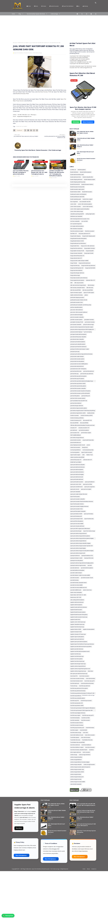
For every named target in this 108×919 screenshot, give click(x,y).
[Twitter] (25, 130)
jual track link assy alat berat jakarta (78, 376)
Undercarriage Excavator (89, 764)
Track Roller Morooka (75, 740)
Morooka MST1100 (87, 420)
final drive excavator (89, 231)
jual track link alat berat (88, 371)
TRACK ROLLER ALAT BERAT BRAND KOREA (86, 139)
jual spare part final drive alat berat (78, 346)
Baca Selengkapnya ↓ (21, 855)
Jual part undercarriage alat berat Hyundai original (81, 327)
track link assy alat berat (84, 686)
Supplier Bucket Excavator (76, 609)
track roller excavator (90, 735)
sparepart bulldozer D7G (87, 555)
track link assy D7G (74, 700)
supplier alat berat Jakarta (76, 604)
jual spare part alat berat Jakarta (77, 341)
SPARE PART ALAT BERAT (23, 42)
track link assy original (75, 715)
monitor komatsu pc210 (75, 420)
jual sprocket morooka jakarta (77, 361)
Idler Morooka (90, 287)
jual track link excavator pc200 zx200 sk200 (80, 393)
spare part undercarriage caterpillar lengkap (80, 543)
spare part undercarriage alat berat (78, 533)
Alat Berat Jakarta (81, 169)
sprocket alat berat (74, 568)
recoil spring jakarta (74, 452)
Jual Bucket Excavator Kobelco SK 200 (78, 300)
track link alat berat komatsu (87, 683)
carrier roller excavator (75, 206)
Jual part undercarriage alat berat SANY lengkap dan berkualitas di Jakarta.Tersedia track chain (82, 329)
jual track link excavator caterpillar (78, 388)
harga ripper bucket (88, 253)
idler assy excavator (78, 282)
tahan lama (90, 671)
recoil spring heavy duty (88, 450)
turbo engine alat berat (75, 752)
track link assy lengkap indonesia (77, 713)
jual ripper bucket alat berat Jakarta (78, 334)
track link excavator (85, 720)
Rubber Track (90, 454)
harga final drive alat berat (76, 248)
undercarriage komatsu (75, 774)
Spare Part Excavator (75, 496)
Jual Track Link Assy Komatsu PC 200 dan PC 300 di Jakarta (86, 824)
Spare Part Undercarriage (89, 531)
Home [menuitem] (13, 14)
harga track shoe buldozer (76, 270)
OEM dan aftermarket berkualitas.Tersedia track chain (82, 425)
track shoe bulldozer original (76, 747)
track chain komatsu (90, 678)
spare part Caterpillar (75, 491)
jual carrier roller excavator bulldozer (78, 312)
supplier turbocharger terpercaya (78, 663)
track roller (85, 732)
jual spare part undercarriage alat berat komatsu (81, 354)
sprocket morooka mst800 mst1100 (78, 587)
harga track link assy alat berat (88, 265)
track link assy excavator (86, 700)
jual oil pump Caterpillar (75, 324)
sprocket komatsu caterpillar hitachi (78, 582)
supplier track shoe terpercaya (77, 661)
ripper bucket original (75, 454)
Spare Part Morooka (88, 518)
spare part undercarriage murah (77, 553)
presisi (88, 445)
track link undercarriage (75, 732)
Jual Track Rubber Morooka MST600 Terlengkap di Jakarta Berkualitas (20, 172)
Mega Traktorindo (27, 869)
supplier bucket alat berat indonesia (78, 607)
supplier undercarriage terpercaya (78, 671)
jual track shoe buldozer (75, 403)
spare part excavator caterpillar (77, 499)
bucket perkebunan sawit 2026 (77, 196)
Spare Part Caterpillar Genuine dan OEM (81, 62)
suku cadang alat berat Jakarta (77, 599)
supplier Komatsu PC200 (75, 631)
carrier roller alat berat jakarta (85, 204)
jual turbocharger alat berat (76, 405)
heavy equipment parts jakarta (77, 280)
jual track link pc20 (86, 395)
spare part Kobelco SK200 (76, 513)
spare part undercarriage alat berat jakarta (80, 536)
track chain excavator (84, 676)
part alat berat (73, 430)
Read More (19, 828)
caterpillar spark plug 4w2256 (77, 214)
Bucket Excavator (55, 6)
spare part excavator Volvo (76, 509)
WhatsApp (76, 122)
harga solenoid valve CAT (76, 258)
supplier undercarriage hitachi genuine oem (80, 668)
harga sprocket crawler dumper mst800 (79, 260)
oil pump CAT (73, 427)
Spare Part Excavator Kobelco (77, 504)
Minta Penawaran (88, 122)
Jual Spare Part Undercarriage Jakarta (80, 56)
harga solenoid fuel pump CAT (77, 255)
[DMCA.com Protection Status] (74, 791)
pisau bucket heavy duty (88, 440)
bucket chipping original (89, 179)
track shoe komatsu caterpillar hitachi (78, 749)
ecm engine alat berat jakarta (76, 226)
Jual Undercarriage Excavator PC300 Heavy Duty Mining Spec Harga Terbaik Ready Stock (82, 411)
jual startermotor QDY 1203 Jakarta (78, 368)
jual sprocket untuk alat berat (76, 366)
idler (71, 282)
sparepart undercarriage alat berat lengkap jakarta (81, 563)
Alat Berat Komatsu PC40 (44, 91)
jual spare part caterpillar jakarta (77, 344)
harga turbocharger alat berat (77, 273)
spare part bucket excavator (76, 481)
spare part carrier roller (75, 484)
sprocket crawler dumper (76, 572)
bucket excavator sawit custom (77, 189)
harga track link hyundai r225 (76, 268)
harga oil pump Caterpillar (76, 253)
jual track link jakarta (75, 395)
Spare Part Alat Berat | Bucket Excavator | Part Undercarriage (41, 150)
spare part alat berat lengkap (77, 474)
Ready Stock (85, 447)
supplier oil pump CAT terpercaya (78, 634)
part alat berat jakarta (84, 430)
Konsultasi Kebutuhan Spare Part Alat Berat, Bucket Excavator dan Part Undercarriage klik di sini (83, 66)
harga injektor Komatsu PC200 (77, 250)
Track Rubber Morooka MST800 (77, 742)
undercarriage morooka (75, 779)
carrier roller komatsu (88, 206)
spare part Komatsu (88, 513)
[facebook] (77, 14)
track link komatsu (90, 727)
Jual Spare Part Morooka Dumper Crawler (79, 349)
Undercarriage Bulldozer (76, 759)
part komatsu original (86, 432)
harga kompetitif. (90, 250)
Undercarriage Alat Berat (84, 754)
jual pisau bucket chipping (76, 332)
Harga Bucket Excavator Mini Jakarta (78, 238)
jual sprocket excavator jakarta (77, 359)
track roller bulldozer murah (76, 735)
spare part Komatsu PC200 (76, 518)
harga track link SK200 (90, 268)
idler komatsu (91, 285)
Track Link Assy (73, 686)
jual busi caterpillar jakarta (76, 307)
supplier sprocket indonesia (76, 649)
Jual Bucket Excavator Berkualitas (79, 57)
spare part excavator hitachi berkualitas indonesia (81, 501)
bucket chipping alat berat (76, 179)
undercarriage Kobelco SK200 (77, 772)
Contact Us (93, 869)
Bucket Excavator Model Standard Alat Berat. (86, 159)
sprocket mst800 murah (75, 590)
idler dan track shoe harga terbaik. (78, 285)
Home (29, 6)
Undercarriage (73, 754)
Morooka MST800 (84, 423)
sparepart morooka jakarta (76, 560)
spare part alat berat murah (76, 477)
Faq (78, 6)
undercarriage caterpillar (76, 764)
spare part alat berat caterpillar (77, 464)
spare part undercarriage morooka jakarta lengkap (81, 550)
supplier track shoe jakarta (76, 658)
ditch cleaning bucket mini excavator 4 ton (79, 218)
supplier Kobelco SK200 (75, 629)
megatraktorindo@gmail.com (24, 116)
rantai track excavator (75, 447)
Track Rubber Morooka (87, 740)
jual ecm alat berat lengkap (76, 314)
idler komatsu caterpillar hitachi (77, 287)
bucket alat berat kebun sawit (77, 174)
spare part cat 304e (87, 484)
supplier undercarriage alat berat (77, 666)
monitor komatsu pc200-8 (86, 415)
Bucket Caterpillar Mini (88, 177)
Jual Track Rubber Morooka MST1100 (78, 400)
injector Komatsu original (76, 292)
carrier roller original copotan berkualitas (79, 209)
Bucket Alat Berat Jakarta (85, 172)
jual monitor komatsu (89, 322)
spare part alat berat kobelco (77, 472)
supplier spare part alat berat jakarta (78, 641)
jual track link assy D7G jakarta (77, 378)
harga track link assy (74, 265)
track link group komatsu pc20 (77, 727)
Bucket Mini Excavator (87, 191)
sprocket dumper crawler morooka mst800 (80, 575)
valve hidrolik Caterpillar (75, 784)
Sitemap (86, 6)
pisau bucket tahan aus (75, 442)
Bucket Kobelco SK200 (75, 191)
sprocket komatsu (74, 580)
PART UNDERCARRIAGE (75, 435)
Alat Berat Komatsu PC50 (22, 93)
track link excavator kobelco (76, 722)
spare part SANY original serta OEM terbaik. (80, 528)
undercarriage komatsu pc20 (76, 776)
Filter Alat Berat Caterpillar (76, 228)
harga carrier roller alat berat (87, 246)
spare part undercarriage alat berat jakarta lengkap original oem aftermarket (82, 538)
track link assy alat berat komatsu (77, 690)
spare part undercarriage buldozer (78, 540)
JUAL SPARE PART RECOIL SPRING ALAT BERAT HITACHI (85, 132)
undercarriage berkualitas (76, 757)
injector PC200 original (89, 292)
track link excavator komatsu (76, 725)
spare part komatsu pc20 (76, 516)
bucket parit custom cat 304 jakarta (78, 194)
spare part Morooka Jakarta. (76, 521)
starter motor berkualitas (76, 592)
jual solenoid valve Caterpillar (77, 339)
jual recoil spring (87, 332)
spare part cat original (86, 489)
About (36, 6)
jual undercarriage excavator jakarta (78, 408)
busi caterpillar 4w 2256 (85, 201)
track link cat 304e (86, 717)
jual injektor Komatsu (89, 319)
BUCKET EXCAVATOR (75, 184)
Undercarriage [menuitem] (54, 14)
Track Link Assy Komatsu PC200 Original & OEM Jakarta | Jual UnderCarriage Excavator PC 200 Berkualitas (82, 708)
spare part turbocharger (75, 531)
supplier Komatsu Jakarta (88, 629)
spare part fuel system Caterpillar (77, 511)
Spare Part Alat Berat (68, 6)
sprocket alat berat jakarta (87, 568)
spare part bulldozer (89, 481)
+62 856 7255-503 (22, 114)
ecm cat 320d (85, 221)
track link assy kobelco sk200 (76, 705)
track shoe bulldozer (86, 745)
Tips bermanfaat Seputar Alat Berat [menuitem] (36, 14)
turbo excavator (86, 752)
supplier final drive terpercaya (77, 627)
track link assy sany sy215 (88, 715)
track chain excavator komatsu (77, 678)
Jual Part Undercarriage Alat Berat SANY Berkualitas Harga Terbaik (86, 811)
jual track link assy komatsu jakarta (78, 386)
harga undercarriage (75, 275)
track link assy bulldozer (75, 695)
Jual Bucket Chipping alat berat (78, 60)
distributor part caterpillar (76, 216)
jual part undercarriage (88, 324)
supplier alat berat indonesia (76, 602)
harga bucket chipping (75, 236)
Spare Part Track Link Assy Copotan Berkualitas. (86, 831)
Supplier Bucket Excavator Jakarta (77, 612)
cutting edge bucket (90, 214)
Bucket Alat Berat (74, 172)
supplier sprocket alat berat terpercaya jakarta (80, 646)
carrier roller (73, 204)
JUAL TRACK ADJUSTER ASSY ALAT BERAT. (85, 152)
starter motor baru (87, 590)
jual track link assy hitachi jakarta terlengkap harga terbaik (81, 381)
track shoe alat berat (75, 745)
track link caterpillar (74, 720)
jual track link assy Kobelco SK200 (77, 383)
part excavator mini (74, 432)
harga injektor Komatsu (89, 248)
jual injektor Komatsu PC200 (76, 322)
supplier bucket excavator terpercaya (78, 617)
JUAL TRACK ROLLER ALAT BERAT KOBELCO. (85, 145)
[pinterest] (91, 14)
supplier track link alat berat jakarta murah (79, 651)
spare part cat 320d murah (76, 486)
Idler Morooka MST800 (88, 290)
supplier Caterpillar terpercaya (77, 624)
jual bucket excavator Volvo (76, 302)
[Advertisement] (54, 29)
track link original (74, 730)
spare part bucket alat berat (76, 479)
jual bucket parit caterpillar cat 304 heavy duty (80, 305)
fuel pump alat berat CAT (84, 233)
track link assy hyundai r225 (76, 703)
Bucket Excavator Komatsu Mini (77, 187)
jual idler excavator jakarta (76, 319)
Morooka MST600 (74, 423)
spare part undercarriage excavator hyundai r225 (81, 545)
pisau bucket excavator (75, 440)
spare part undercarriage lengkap (78, 548)
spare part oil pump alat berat (77, 526)
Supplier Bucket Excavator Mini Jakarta (78, 614)
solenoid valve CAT (87, 459)
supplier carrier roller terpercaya (77, 622)
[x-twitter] (82, 14)
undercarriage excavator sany (77, 769)
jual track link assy (74, 373)
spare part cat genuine (89, 486)
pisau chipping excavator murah (77, 445)
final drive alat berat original (76, 231)
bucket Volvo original (87, 199)
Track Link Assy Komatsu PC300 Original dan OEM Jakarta (81, 710)
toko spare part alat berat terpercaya (78, 673)
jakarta (86, 295)
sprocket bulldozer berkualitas (77, 570)
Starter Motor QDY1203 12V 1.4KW (78, 595)
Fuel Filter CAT (73, 233)
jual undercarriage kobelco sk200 (77, 413)
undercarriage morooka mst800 (77, 781)
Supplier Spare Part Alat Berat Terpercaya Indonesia (82, 644)
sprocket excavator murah (87, 577)
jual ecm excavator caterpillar (77, 317)
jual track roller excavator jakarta (77, 398)
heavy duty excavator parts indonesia (78, 277)
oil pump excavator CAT (84, 427)
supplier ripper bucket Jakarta (77, 636)
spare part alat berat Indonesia (77, 467)
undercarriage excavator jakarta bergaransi (80, 767)
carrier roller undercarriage (76, 211)
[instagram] (86, 14)
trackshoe (91, 749)
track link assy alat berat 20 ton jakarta (79, 688)
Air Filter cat (73, 169)
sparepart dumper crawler (76, 558)
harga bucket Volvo (74, 246)
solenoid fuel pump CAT (75, 459)
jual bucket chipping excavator (77, 297)
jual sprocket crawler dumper (77, 356)
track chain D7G (73, 676)
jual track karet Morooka (75, 371)
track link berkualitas (75, 717)
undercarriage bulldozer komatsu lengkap (79, 762)
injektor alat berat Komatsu (76, 295)
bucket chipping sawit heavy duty (77, 182)
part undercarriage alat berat (77, 437)
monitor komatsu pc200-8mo (77, 418)
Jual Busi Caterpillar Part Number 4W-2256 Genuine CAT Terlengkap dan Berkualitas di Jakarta (56, 173)
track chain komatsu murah (76, 681)
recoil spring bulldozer (75, 450)
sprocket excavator (74, 577)
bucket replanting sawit (75, 199)
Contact (44, 6)
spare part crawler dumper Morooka (78, 494)
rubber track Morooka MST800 (77, 457)
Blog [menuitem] (20, 14)
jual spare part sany (74, 351)
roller (83, 454)
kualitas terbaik (90, 413)
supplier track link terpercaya (76, 656)
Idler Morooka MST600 (75, 290)
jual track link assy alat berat (86, 373)
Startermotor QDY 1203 (75, 597)
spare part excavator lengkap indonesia (79, 506)
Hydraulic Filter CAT (90, 280)
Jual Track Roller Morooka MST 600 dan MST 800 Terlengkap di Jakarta (86, 804)
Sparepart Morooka (88, 558)
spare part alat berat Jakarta (76, 469)
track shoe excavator (90, 747)
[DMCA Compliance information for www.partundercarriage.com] (86, 791)
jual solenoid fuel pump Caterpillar (78, 336)
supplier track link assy (75, 654)
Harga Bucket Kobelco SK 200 (77, 241)
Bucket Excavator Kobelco (87, 184)
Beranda (15, 42)
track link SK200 (83, 730)
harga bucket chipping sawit (88, 236)
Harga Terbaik (73, 263)
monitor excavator (74, 415)
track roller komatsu (85, 737)
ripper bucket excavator (86, 452)
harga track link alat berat (84, 263)
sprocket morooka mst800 (76, 585)
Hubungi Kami (9, 915)
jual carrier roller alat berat (76, 309)
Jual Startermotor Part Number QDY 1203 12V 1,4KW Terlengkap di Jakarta (39, 172)
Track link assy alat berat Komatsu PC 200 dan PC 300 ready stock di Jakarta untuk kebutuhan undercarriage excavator (82, 693)
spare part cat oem (74, 489)
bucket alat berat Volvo (75, 177)
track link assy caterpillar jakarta (77, 698)
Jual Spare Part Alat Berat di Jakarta (80, 63)
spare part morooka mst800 (76, 523)
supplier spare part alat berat (77, 639)
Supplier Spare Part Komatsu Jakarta (80, 59)
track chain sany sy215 (89, 681)
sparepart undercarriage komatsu (78, 565)
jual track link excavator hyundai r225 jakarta (80, 391)
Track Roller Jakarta (74, 737)
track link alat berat (74, 683)
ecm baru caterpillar (75, 221)
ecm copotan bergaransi (76, 223)
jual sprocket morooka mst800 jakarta (79, 364)
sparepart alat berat (75, 555)
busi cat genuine (74, 201)
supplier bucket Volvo (75, 619)
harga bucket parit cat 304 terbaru (78, 243)
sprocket (90, 565)
